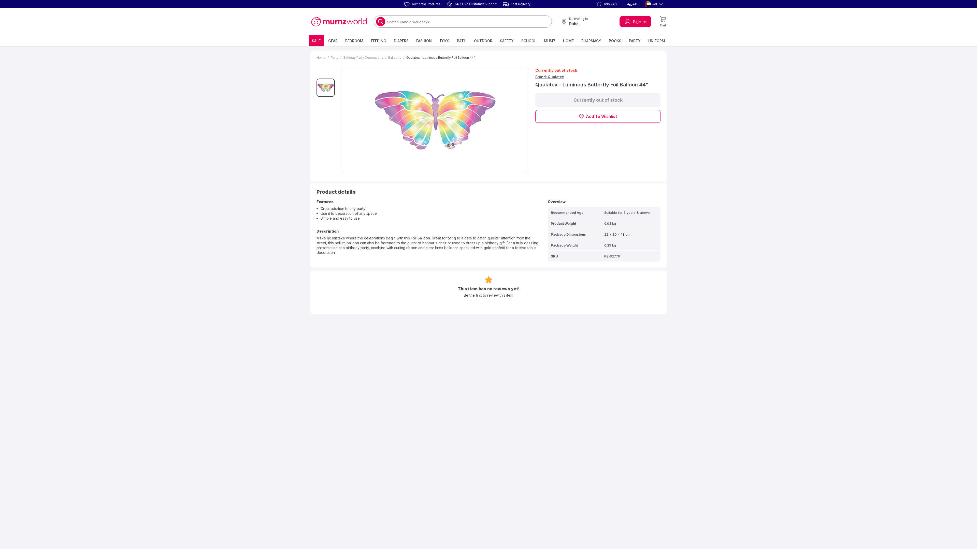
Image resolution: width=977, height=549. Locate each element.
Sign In (639, 21)
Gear (333, 41)
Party (635, 41)
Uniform (656, 41)
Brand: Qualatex (549, 77)
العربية (632, 4)
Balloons (394, 57)
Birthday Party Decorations (363, 57)
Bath (461, 41)
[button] (606, 4)
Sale (316, 41)
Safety (507, 41)
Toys (444, 41)
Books (615, 41)
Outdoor (483, 41)
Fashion (424, 41)
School (528, 41)
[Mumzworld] (339, 21)
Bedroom (354, 41)
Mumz (549, 41)
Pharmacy (591, 41)
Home (568, 41)
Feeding (378, 41)
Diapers (401, 41)
